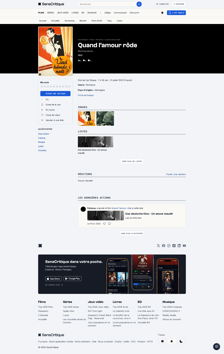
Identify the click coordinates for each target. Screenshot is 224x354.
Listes (82, 131)
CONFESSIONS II (171, 311)
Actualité (42, 319)
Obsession (43, 311)
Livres (117, 302)
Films (92, 40)
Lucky (66, 315)
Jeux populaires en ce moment (99, 324)
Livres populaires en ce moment (124, 324)
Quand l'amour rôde (112, 40)
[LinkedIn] (179, 246)
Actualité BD (144, 322)
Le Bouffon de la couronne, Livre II (122, 317)
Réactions (85, 174)
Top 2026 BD (144, 307)
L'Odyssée (43, 315)
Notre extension (82, 341)
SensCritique (83, 40)
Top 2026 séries (71, 307)
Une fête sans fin (146, 311)
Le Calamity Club (121, 311)
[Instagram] (168, 246)
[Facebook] (163, 246)
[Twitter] (158, 246)
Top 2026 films (45, 307)
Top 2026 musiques (172, 307)
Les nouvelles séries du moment (74, 321)
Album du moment (172, 319)
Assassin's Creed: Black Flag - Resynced (99, 317)
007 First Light (95, 311)
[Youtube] (184, 246)
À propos (42, 341)
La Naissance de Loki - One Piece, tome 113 (149, 317)
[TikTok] (174, 246)
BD (140, 302)
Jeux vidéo (95, 302)
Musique (169, 302)
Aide (94, 341)
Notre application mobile (61, 341)
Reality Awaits (169, 315)
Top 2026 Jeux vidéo (98, 307)
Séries (67, 302)
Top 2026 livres (120, 307)
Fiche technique (85, 95)
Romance (99, 40)
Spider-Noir (68, 311)
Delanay (91, 208)
